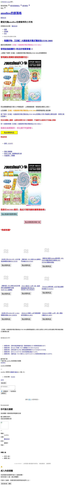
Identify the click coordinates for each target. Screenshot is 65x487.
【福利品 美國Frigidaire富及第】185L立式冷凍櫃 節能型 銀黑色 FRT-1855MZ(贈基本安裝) (53, 260)
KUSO (13, 377)
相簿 (5, 29)
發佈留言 (3, 393)
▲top (2, 379)
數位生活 (14, 26)
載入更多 (3, 383)
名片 (5, 33)
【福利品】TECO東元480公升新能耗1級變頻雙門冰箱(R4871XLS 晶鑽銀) (10, 288)
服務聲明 (48, 463)
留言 (16, 372)
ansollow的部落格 (11, 13)
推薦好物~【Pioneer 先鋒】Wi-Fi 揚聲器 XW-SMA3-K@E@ (21, 347)
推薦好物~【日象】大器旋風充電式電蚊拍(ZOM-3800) (28, 41)
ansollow (3, 362)
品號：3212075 (8, 143)
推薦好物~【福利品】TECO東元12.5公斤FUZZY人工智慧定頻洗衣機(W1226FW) (28, 354)
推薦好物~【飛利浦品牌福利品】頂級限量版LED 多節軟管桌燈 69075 (24, 345)
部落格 (6, 31)
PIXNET (20, 463)
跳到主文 (3, 17)
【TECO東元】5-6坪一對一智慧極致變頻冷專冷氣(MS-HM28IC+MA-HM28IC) (30, 287)
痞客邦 (12, 372)
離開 (10, 483)
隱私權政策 (42, 463)
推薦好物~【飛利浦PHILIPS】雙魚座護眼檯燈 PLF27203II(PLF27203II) (25, 350)
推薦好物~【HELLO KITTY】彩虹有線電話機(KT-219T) (20, 352)
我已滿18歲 (4, 483)
